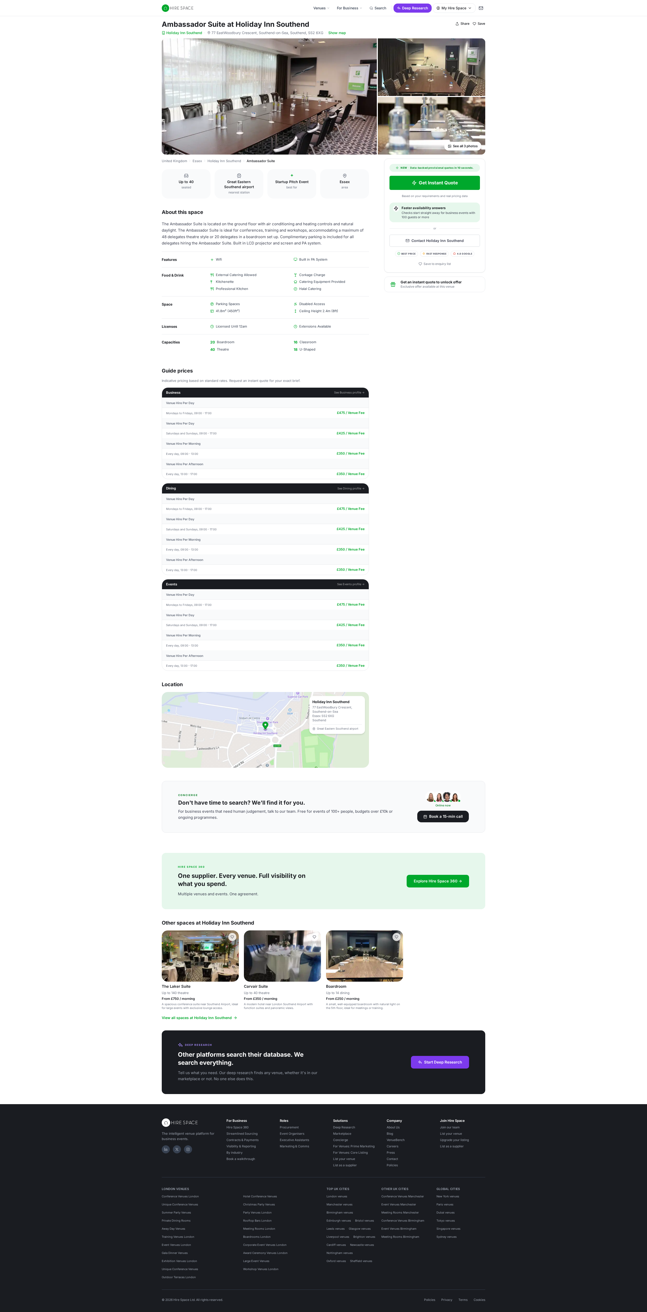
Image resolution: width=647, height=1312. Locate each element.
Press (391, 1152)
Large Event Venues (256, 1261)
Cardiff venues (336, 1245)
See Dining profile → (351, 488)
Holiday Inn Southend (184, 33)
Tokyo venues (445, 1220)
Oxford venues (336, 1261)
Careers (392, 1146)
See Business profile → (349, 392)
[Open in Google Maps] (265, 730)
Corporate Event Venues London (265, 1245)
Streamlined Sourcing (242, 1133)
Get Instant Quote (438, 182)
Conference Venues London (180, 1196)
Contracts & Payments (242, 1140)
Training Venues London (178, 1237)
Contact (392, 1159)
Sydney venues (446, 1237)
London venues (337, 1196)
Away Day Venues (173, 1228)
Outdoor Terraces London (179, 1277)
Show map (337, 33)
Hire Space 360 (237, 1127)
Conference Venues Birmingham (402, 1220)
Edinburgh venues (339, 1220)
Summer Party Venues (176, 1212)
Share (465, 23)
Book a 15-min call (446, 816)
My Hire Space (454, 8)
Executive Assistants (294, 1140)
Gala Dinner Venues (175, 1253)
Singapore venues (448, 1228)
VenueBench (396, 1140)
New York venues (447, 1196)
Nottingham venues (340, 1253)
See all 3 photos (465, 146)
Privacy (446, 1300)
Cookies (479, 1300)
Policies (392, 1165)
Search (380, 8)
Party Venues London (257, 1212)
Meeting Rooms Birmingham (400, 1237)
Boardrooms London (257, 1237)
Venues (319, 8)
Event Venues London (176, 1245)
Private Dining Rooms (176, 1220)
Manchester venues (340, 1204)
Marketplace (342, 1133)
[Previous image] (168, 956)
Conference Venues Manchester (402, 1196)
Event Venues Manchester (398, 1204)
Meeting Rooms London (259, 1228)
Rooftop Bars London (257, 1220)
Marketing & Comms (294, 1146)
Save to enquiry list (437, 264)
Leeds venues (336, 1228)
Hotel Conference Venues (260, 1196)
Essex (197, 161)
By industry (234, 1152)
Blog (390, 1133)
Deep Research (415, 8)
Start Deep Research (443, 1062)
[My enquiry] (481, 8)
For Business (347, 8)
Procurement (289, 1127)
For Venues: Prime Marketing (354, 1146)
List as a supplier (345, 1165)
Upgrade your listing (454, 1140)
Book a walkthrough (240, 1159)
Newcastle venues (362, 1245)
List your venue (344, 1159)
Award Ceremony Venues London (265, 1253)
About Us (393, 1127)
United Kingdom (174, 161)
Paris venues (444, 1204)
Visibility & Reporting (241, 1146)
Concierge (340, 1140)
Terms (463, 1300)
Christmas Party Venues (259, 1204)
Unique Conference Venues (180, 1204)
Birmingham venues (340, 1212)
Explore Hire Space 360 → (438, 881)
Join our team (450, 1127)
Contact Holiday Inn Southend (437, 240)
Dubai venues (445, 1212)
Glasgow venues (360, 1228)
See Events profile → (351, 584)
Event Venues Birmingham (399, 1228)
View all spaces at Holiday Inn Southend (197, 1018)
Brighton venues (364, 1237)
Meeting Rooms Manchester (400, 1212)
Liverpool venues (338, 1237)
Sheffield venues (361, 1261)
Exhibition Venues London (179, 1261)
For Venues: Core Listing (350, 1152)
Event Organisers (292, 1133)
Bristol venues (364, 1220)
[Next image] (233, 956)
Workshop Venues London (261, 1269)
